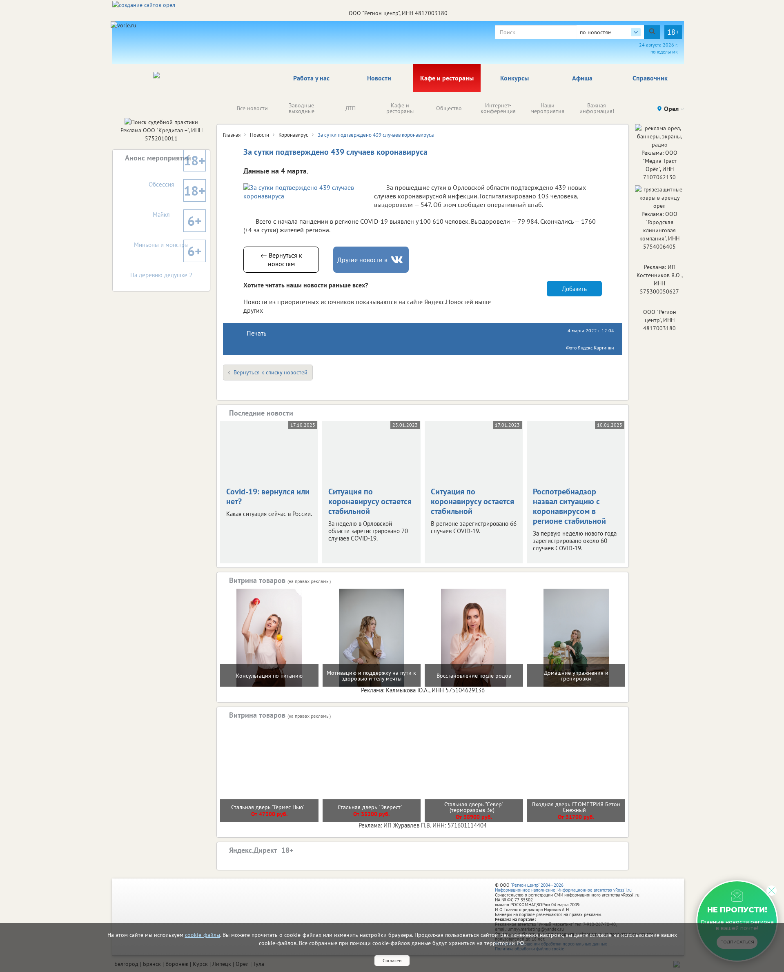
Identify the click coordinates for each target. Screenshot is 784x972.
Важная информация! (596, 108)
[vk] (398, 259)
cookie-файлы (202, 935)
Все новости (252, 108)
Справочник (650, 78)
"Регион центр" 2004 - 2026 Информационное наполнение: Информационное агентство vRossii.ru (563, 887)
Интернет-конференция (498, 108)
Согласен (392, 960)
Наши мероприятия (547, 108)
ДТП (350, 108)
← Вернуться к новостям (281, 259)
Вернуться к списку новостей (270, 372)
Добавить (574, 289)
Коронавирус (293, 134)
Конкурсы (514, 78)
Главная (232, 134)
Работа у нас (311, 78)
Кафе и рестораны (447, 78)
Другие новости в (362, 260)
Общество (449, 108)
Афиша (582, 78)
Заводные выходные (301, 108)
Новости (379, 78)
